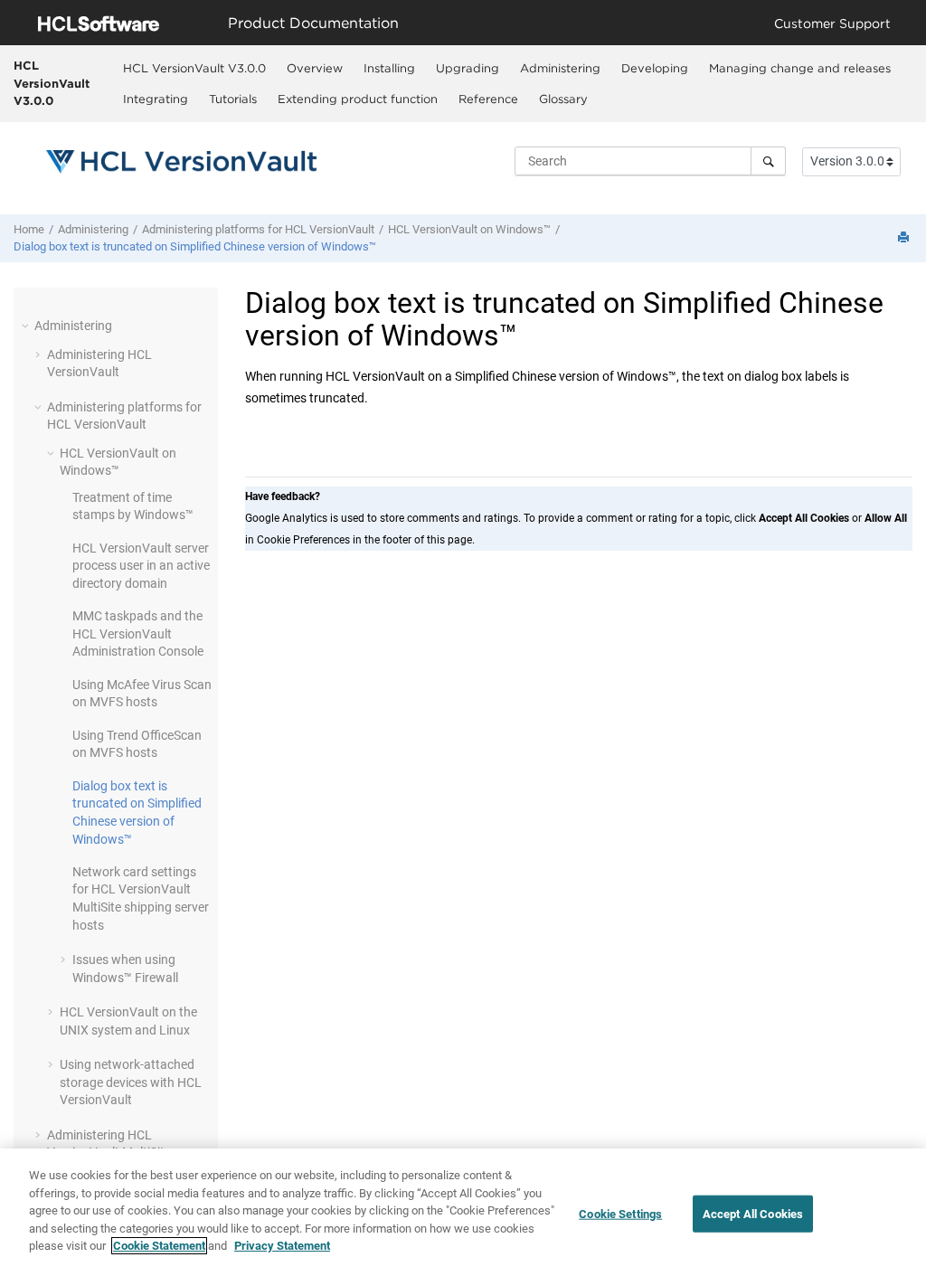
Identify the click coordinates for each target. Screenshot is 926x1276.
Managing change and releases (800, 67)
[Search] (768, 161)
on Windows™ (469, 229)
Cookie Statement (159, 1245)
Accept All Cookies (753, 1213)
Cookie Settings (620, 1213)
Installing (389, 67)
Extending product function (358, 98)
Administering (560, 67)
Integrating (155, 98)
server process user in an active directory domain (141, 566)
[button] (27, 326)
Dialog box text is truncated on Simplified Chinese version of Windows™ (195, 246)
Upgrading (467, 67)
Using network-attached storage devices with (131, 1082)
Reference (488, 98)
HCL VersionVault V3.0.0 (52, 83)
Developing (654, 67)
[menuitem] (194, 67)
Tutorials (233, 98)
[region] (463, 1212)
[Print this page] (905, 238)
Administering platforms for (258, 229)
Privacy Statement (282, 1245)
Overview (315, 67)
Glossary (563, 98)
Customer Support (832, 23)
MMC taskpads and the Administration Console (137, 633)
